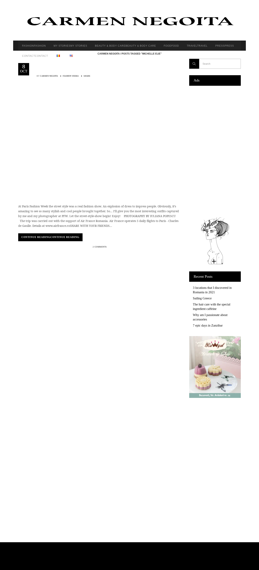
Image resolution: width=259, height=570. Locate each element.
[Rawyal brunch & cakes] (215, 397)
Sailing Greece (202, 298)
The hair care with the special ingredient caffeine (211, 307)
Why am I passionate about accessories (210, 317)
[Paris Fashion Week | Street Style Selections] (65, 138)
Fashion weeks (71, 76)
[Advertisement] (215, 150)
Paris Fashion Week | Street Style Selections (100, 98)
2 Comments (100, 247)
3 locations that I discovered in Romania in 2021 (212, 290)
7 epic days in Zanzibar (208, 325)
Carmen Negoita (109, 53)
